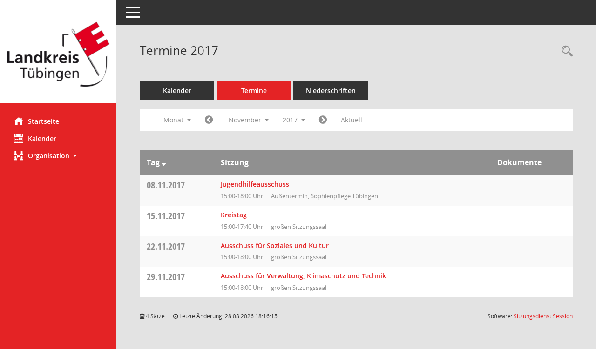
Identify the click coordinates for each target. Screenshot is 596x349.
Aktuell (351, 119)
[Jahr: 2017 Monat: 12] (323, 120)
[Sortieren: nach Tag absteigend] (164, 162)
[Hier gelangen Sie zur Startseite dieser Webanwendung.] (58, 55)
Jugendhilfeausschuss (255, 184)
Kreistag (234, 214)
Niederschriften (331, 90)
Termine (254, 90)
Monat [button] (174, 119)
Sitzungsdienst (543, 316)
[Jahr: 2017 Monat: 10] (209, 120)
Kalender (42, 138)
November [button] (246, 119)
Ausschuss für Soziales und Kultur (275, 245)
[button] (58, 155)
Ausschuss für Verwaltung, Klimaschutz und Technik (303, 275)
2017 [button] (291, 119)
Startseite (43, 121)
